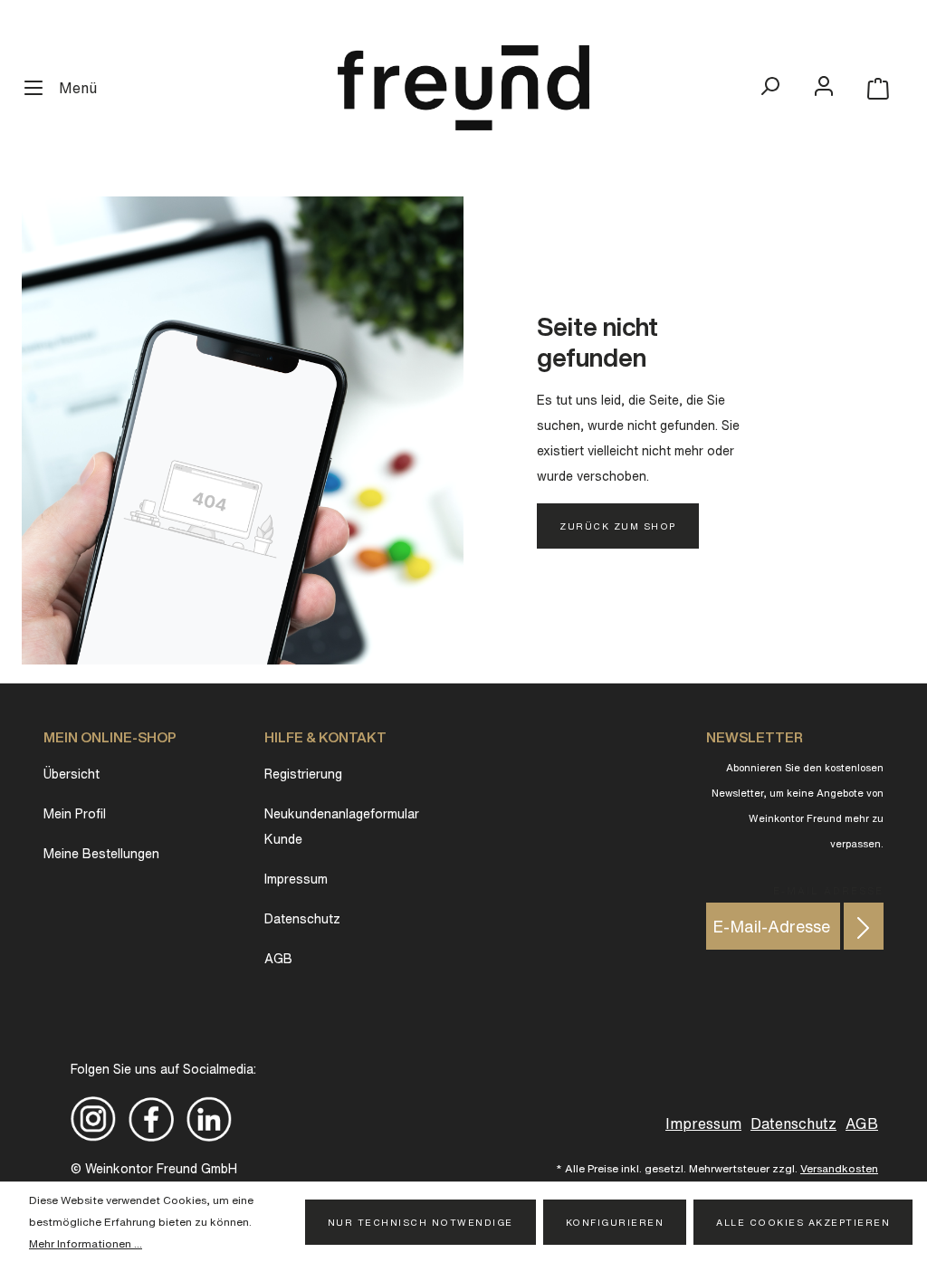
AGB (278, 958)
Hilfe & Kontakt (325, 737)
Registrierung (303, 774)
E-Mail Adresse (828, 888)
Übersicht (71, 774)
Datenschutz (302, 919)
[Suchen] (769, 86)
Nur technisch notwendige (420, 1222)
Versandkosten (839, 1168)
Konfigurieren (615, 1222)
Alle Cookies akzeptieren (803, 1222)
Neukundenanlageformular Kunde (341, 827)
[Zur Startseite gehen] (463, 87)
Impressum (296, 879)
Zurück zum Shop (617, 526)
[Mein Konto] (824, 86)
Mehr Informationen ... (85, 1243)
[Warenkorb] (878, 88)
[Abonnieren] (864, 926)
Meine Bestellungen (101, 853)
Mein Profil (74, 814)
